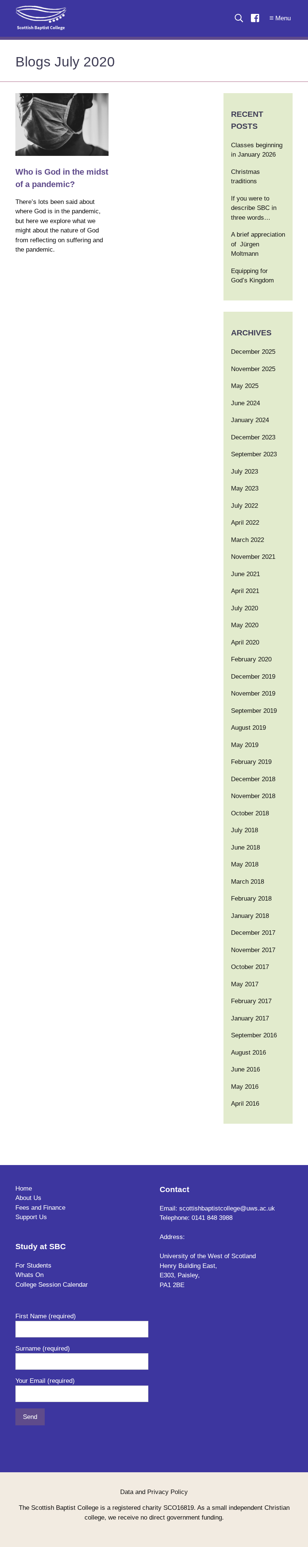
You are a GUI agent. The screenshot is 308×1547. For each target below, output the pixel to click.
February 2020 (251, 659)
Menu (283, 18)
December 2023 (253, 437)
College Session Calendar (51, 1284)
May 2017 (244, 984)
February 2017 (251, 1001)
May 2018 (244, 864)
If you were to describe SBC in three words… (253, 208)
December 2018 (253, 779)
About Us (28, 1197)
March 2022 (247, 539)
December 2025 (253, 351)
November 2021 (253, 556)
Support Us (31, 1217)
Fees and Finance (40, 1207)
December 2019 (253, 676)
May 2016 (244, 1086)
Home (23, 1188)
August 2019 (248, 727)
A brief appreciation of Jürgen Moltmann (258, 244)
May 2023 (244, 488)
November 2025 (253, 369)
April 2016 (245, 1103)
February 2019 (251, 761)
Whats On (29, 1274)
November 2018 (253, 796)
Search (239, 18)
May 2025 (244, 385)
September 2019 (254, 710)
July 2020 (244, 608)
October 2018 (250, 813)
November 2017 (253, 950)
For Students (33, 1265)
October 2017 (250, 966)
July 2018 (244, 830)
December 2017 (253, 932)
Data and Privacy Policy (154, 1492)
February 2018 (251, 898)
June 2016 (245, 1069)
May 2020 (244, 625)
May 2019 (244, 745)
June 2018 (245, 847)
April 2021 (245, 591)
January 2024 (250, 420)
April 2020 (245, 642)
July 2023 (244, 471)
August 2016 (248, 1052)
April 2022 (245, 522)
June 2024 (245, 403)
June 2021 (245, 574)
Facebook (255, 18)
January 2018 (250, 915)
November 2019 (253, 693)
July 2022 (244, 505)
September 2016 (254, 1035)
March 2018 (247, 881)
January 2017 (250, 1018)
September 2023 (254, 454)
